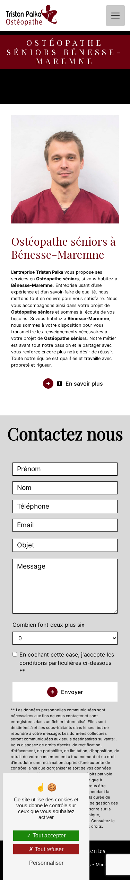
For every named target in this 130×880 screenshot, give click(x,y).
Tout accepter (48, 835)
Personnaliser (46, 863)
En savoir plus (83, 383)
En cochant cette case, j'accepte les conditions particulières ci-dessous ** (66, 663)
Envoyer (72, 691)
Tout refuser (48, 849)
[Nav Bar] (115, 15)
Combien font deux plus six (48, 624)
